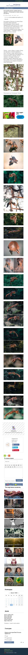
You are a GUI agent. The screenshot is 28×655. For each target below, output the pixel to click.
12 (11, 601)
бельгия (6, 19)
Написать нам (7, 649)
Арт (7, 636)
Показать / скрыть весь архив (11, 623)
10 (6, 601)
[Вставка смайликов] (21, 465)
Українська (19, 485)
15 (19, 601)
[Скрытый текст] (8, 467)
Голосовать (9, 642)
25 (8, 604)
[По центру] (16, 465)
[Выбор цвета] (6, 467)
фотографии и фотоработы (15, 17)
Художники (9, 638)
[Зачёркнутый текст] (12, 465)
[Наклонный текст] (7, 465)
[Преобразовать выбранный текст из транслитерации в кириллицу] (12, 467)
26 (11, 604)
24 (6, 604)
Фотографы (9, 639)
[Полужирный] (6, 465)
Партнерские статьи (8, 650)
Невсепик (13, 4)
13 (13, 601)
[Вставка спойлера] (15, 467)
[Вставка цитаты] (10, 467)
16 (21, 601)
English (10, 485)
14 (16, 601)
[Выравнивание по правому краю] (18, 465)
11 (8, 601)
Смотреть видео (20, 117)
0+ (22, 17)
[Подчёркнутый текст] (9, 465)
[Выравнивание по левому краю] (14, 465)
